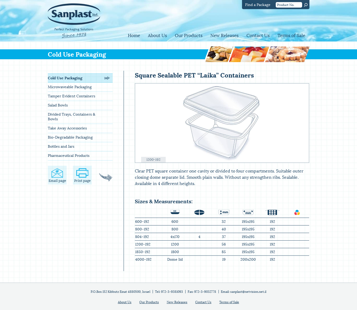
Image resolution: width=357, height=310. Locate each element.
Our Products (189, 35)
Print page (82, 181)
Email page (57, 181)
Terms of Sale (291, 35)
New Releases (224, 35)
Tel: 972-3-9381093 (169, 292)
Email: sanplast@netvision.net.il (243, 292)
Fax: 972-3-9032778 (202, 292)
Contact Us (258, 35)
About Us (157, 35)
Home (134, 35)
